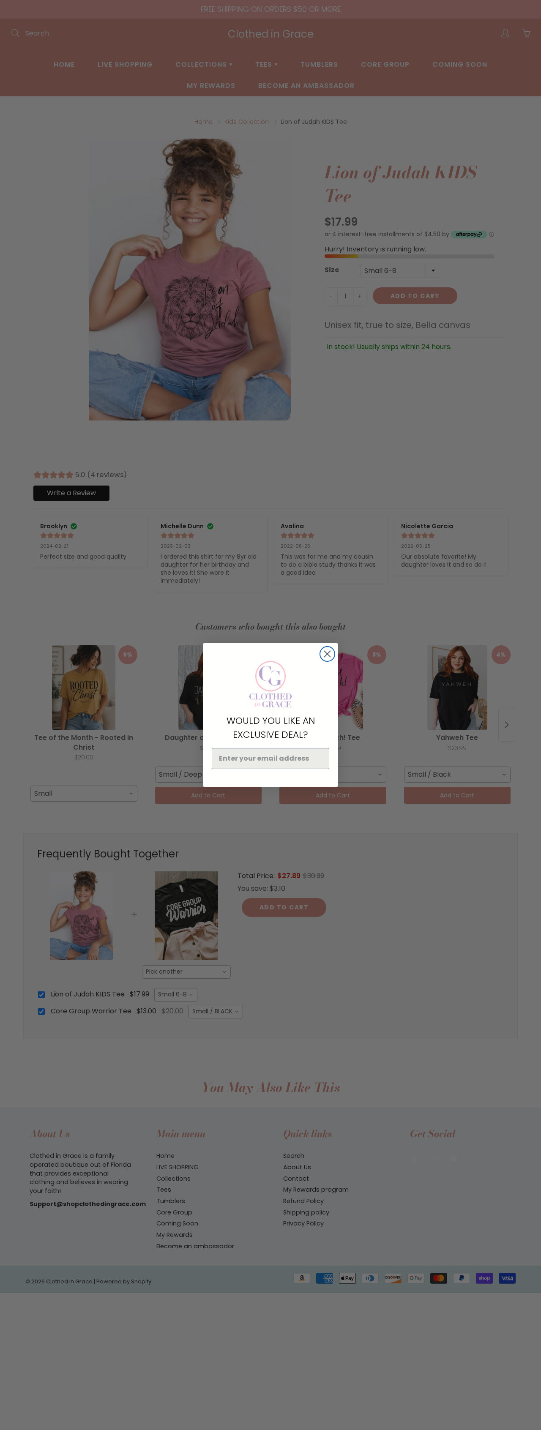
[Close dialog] (327, 654)
